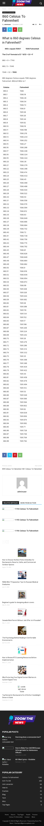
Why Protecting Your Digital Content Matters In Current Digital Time (19, 678)
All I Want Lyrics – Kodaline (25, 759)
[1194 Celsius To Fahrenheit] (8, 511)
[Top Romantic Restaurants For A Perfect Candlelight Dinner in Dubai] (22, 689)
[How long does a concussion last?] (8, 740)
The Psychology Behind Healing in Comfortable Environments (19, 639)
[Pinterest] (15, 29)
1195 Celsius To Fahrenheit (26, 520)
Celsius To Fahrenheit (15, 9)
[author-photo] (22, 488)
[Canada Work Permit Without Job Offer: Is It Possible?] (22, 613)
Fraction (34, 815)
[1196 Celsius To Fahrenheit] (8, 533)
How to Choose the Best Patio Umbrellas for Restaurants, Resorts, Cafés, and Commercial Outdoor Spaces (19, 562)
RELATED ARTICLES (11, 503)
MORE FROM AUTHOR (28, 503)
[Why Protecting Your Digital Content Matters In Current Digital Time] (22, 670)
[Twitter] (9, 29)
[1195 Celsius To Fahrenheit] (8, 522)
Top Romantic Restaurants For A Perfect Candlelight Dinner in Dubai (21, 696)
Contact (27, 817)
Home (4, 9)
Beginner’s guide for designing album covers (18, 602)
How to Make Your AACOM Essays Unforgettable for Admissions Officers (27, 750)
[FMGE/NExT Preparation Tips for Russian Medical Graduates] (22, 575)
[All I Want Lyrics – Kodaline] (8, 762)
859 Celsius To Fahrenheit (12, 469)
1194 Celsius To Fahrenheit (26, 509)
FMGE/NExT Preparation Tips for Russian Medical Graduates (20, 583)
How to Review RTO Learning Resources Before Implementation (19, 659)
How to (13, 815)
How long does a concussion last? (28, 737)
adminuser (7, 24)
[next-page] (7, 541)
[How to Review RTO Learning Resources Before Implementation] (22, 650)
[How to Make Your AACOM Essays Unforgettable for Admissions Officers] (8, 751)
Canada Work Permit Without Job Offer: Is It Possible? (21, 620)
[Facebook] (4, 29)
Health (28, 815)
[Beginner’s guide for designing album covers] (22, 595)
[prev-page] (3, 541)
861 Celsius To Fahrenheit (32, 469)
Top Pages (20, 815)
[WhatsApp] (20, 29)
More (33, 817)
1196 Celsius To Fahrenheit (26, 531)
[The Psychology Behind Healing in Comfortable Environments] (22, 630)
